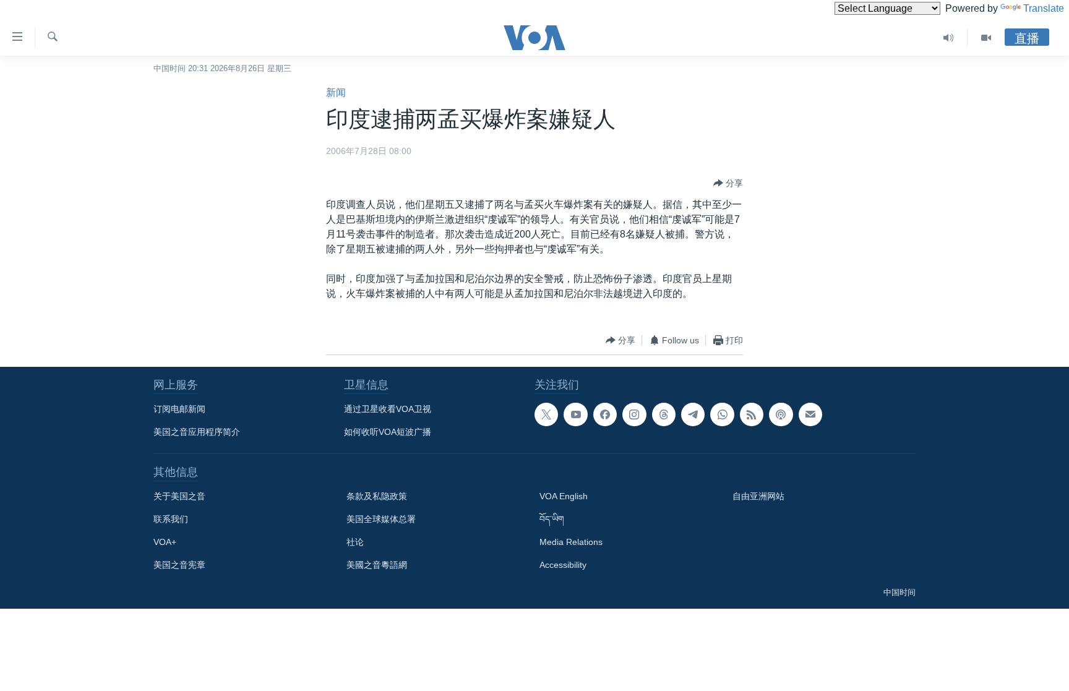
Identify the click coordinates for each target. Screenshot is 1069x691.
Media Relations (571, 542)
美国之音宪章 (179, 565)
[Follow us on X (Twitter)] (546, 414)
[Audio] (949, 37)
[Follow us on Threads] (664, 414)
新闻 (336, 92)
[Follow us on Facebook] (605, 414)
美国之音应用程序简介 (196, 432)
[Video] (986, 37)
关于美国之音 (179, 496)
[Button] (728, 183)
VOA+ (164, 542)
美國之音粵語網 (376, 565)
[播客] (780, 414)
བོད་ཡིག (551, 519)
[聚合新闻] (751, 414)
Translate (1043, 8)
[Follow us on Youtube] (575, 414)
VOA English (563, 496)
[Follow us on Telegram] (693, 414)
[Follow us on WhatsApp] (722, 414)
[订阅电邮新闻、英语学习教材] (810, 414)
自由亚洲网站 (758, 496)
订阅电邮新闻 (179, 409)
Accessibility (562, 565)
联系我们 (170, 519)
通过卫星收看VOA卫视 (387, 409)
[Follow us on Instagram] (634, 414)
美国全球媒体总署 (381, 519)
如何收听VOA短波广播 (387, 432)
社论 (355, 542)
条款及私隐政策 (376, 496)
